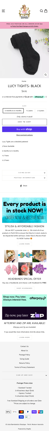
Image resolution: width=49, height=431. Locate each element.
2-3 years (40, 110)
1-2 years (29, 110)
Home (24, 81)
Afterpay (16, 327)
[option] (24, 25)
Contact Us (24, 346)
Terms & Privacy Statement (24, 367)
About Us (24, 350)
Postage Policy (24, 354)
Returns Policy (24, 363)
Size (24, 106)
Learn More (24, 244)
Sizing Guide (24, 173)
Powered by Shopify (24, 429)
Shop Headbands (24, 288)
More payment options (24, 135)
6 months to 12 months (13, 110)
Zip (24, 327)
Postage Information (24, 178)
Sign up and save (24, 375)
